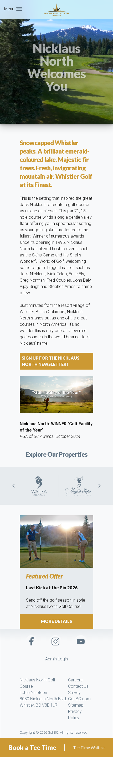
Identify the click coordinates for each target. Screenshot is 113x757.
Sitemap (76, 705)
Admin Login (56, 658)
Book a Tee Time (32, 747)
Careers (75, 679)
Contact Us (78, 686)
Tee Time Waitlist (89, 747)
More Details (56, 621)
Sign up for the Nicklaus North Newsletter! (50, 361)
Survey (74, 692)
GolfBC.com (79, 698)
